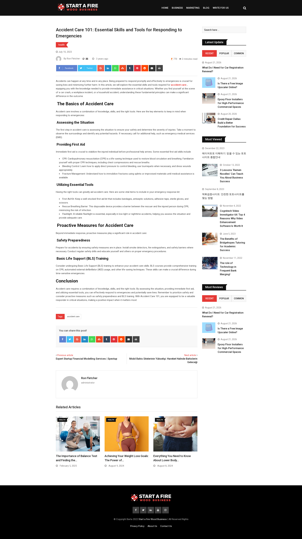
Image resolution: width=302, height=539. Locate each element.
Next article (190, 355)
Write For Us (221, 7)
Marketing (193, 7)
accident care (73, 316)
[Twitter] (70, 339)
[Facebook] (62, 339)
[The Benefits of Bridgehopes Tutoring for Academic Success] (210, 239)
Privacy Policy (137, 526)
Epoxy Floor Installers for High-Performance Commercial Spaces (231, 103)
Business (177, 7)
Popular (224, 53)
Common (239, 53)
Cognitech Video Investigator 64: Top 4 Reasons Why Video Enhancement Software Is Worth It (232, 218)
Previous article (65, 355)
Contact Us (166, 526)
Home (165, 7)
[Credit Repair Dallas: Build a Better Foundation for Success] (208, 118)
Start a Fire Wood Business (153, 519)
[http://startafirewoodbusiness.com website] (83, 58)
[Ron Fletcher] (86, 58)
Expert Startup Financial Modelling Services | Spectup (86, 358)
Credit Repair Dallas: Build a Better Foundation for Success (232, 123)
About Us (152, 526)
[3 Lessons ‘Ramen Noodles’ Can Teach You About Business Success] (210, 170)
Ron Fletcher (89, 378)
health (61, 44)
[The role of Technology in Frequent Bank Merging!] (210, 263)
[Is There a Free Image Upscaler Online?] (208, 82)
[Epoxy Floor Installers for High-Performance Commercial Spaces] (208, 98)
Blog (206, 7)
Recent (209, 53)
